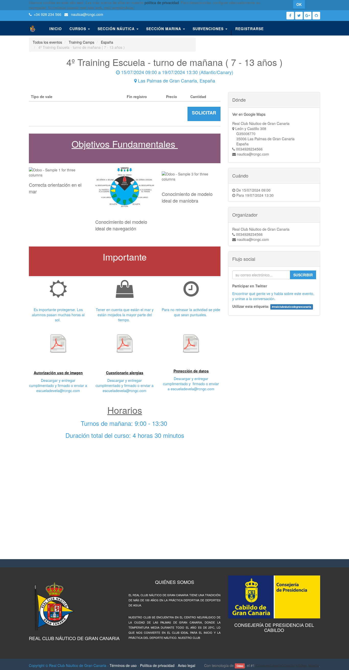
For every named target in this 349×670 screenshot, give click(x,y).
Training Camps (81, 42)
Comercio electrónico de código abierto (287, 665)
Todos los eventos (47, 42)
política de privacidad (162, 2)
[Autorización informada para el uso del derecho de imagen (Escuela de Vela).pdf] (58, 343)
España (107, 42)
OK (299, 4)
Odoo (240, 666)
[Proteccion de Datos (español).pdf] (191, 343)
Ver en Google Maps (248, 114)
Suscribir (303, 274)
